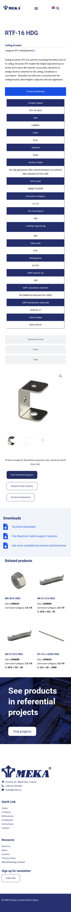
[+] (34, 50)
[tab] (35, 91)
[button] (36, 8)
